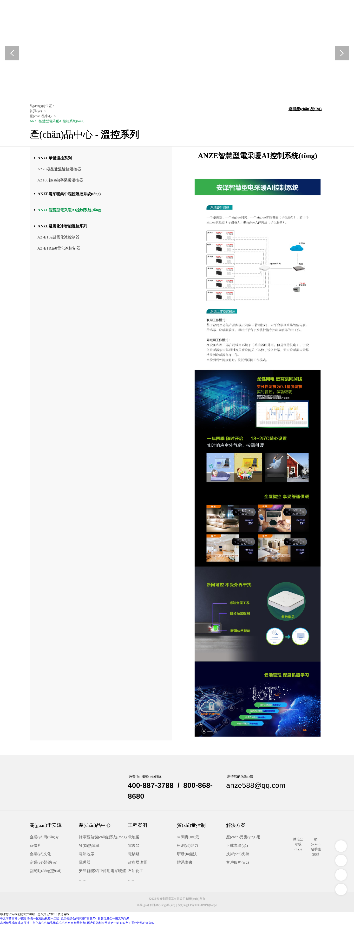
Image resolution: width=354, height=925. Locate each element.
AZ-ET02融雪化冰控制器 (58, 237)
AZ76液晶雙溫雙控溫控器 (59, 169)
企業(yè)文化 (40, 854)
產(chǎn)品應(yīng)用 (243, 837)
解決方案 (235, 825)
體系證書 (184, 862)
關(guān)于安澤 (46, 825)
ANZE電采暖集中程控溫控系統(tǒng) (69, 194)
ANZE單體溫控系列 (55, 158)
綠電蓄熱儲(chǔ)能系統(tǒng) (103, 837)
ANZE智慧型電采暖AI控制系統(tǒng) (69, 210)
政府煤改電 (137, 862)
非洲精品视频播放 (11, 923)
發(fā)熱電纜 (89, 845)
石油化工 (135, 871)
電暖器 (84, 862)
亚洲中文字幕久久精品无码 (41, 923)
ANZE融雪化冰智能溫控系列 (62, 226)
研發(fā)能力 (187, 854)
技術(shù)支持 (237, 854)
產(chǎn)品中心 (95, 825)
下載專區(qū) (237, 845)
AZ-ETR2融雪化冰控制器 (58, 248)
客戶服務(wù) (237, 862)
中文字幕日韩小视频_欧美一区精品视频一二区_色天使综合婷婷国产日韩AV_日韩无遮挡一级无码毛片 (65, 918)
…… (82, 879)
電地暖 (133, 837)
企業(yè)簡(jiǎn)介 (44, 837)
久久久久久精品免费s (72, 923)
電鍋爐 (133, 854)
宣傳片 (35, 845)
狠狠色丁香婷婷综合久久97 (137, 923)
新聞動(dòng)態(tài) (45, 871)
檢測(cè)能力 (187, 845)
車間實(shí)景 (188, 837)
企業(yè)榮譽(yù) (43, 862)
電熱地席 (86, 854)
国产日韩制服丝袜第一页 (103, 923)
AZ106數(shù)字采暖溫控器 (60, 180)
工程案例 (137, 825)
